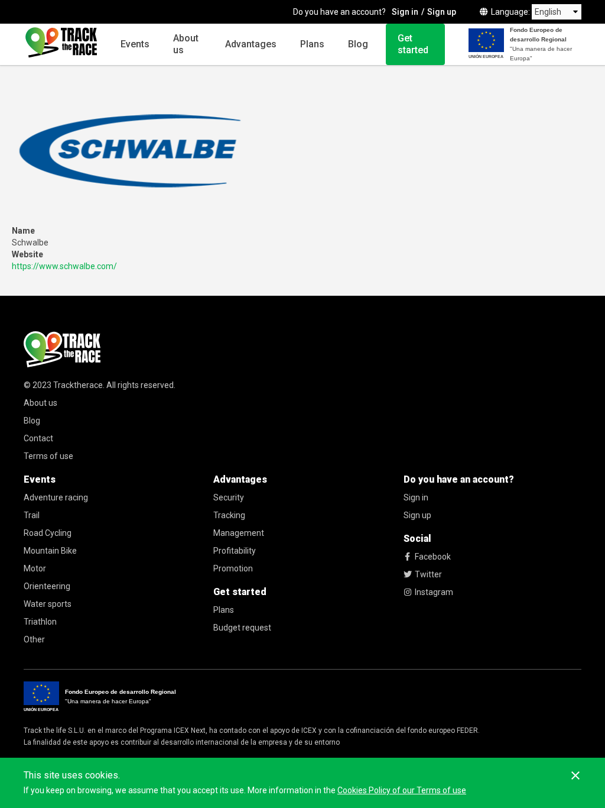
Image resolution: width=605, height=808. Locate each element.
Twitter (428, 574)
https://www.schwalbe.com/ (64, 266)
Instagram (434, 592)
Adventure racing (56, 497)
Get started (413, 44)
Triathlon (40, 621)
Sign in (405, 12)
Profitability (234, 550)
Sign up (441, 12)
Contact (38, 438)
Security (228, 497)
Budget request (242, 627)
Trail (32, 515)
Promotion (233, 568)
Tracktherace (78, 385)
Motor (35, 568)
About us (186, 44)
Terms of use (48, 456)
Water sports (47, 604)
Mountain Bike (50, 550)
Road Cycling (47, 533)
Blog (358, 44)
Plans (312, 44)
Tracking (229, 515)
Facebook (433, 556)
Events (135, 44)
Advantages (251, 44)
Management (238, 533)
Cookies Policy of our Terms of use (401, 790)
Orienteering (47, 586)
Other (34, 639)
